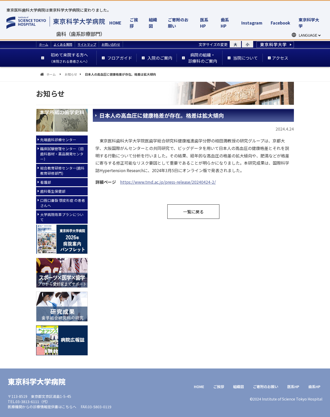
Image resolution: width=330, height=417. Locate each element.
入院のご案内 (159, 58)
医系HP (204, 23)
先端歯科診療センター (58, 139)
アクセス (280, 58)
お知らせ (71, 74)
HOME (115, 23)
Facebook (280, 23)
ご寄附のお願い (265, 386)
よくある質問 (63, 44)
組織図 (238, 386)
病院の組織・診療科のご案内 (202, 58)
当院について (245, 58)
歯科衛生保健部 (52, 191)
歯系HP (225, 23)
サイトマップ (87, 44)
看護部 (45, 182)
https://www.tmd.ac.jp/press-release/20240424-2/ (168, 182)
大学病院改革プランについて (62, 217)
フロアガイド (119, 58)
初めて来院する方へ (69, 58)
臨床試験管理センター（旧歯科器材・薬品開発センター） (62, 154)
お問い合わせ (111, 44)
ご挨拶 (218, 386)
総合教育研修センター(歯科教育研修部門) (62, 170)
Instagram (251, 23)
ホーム (43, 44)
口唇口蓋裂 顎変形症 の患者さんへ (62, 203)
